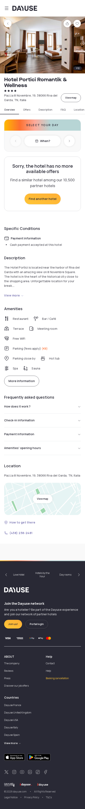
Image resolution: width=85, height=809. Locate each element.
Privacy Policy (31, 797)
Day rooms (65, 574)
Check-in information (19, 420)
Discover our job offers (16, 685)
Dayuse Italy (11, 727)
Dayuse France (12, 705)
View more (12, 295)
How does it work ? (17, 406)
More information (21, 381)
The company (11, 663)
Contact (50, 663)
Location (79, 109)
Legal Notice (11, 797)
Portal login (37, 624)
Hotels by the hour (42, 574)
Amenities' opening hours (22, 448)
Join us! (13, 624)
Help (48, 671)
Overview (9, 109)
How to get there (22, 522)
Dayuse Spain (12, 735)
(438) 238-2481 (21, 533)
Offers (26, 109)
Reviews (8, 671)
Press (7, 678)
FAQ (63, 109)
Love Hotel (18, 574)
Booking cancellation (57, 678)
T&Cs (49, 797)
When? (45, 141)
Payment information (19, 434)
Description (45, 109)
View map (71, 97)
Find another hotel (43, 199)
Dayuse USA (11, 720)
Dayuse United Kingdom (17, 712)
